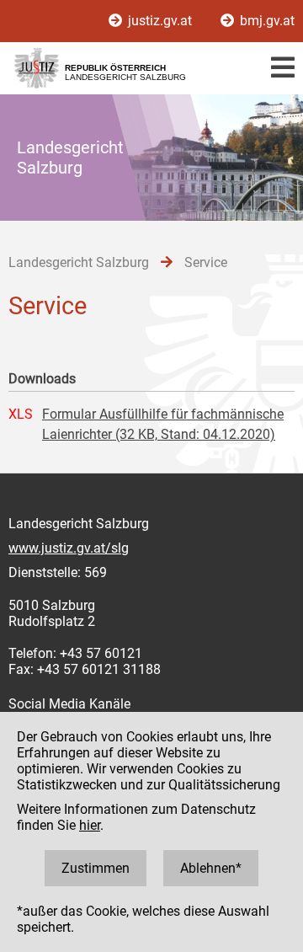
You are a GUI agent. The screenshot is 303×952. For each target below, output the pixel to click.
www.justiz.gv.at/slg (68, 548)
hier (89, 825)
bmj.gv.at (266, 21)
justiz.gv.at (160, 21)
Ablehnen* (211, 868)
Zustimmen (95, 868)
